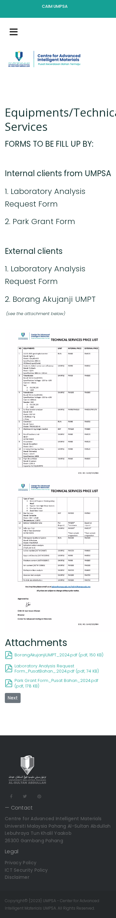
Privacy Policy (20, 862)
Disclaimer (17, 877)
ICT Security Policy (26, 870)
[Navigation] (14, 31)
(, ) (59, 655)
